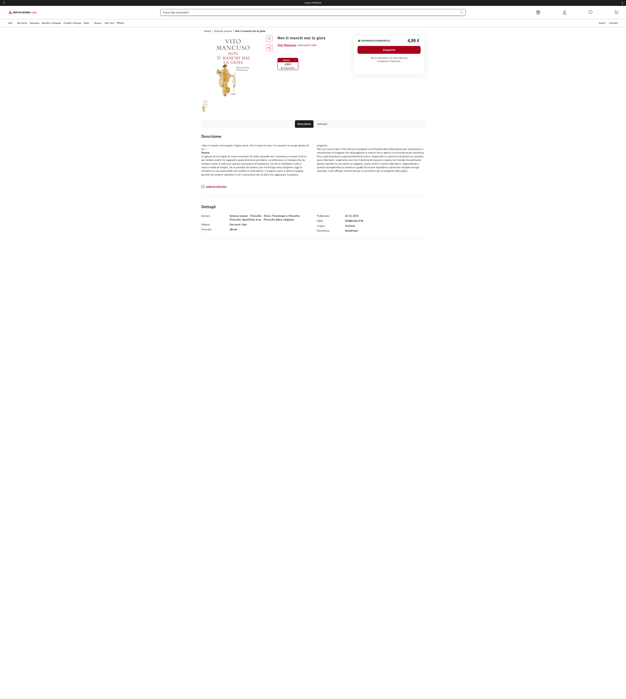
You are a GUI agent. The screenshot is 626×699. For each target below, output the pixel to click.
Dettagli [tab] (322, 124)
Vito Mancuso (286, 45)
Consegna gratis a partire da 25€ (384, 2)
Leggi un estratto (216, 186)
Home (208, 31)
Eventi (602, 23)
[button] (269, 47)
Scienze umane (223, 31)
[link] (538, 12)
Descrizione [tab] (304, 124)
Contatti (613, 23)
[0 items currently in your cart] (616, 12)
